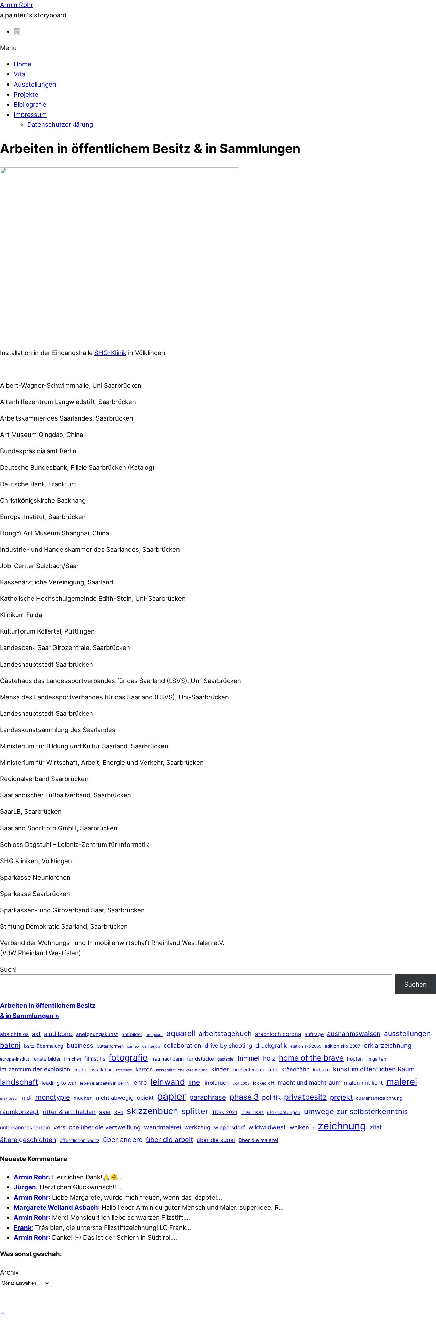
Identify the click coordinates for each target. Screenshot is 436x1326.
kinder (220, 1069)
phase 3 (244, 1096)
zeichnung (342, 1126)
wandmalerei (162, 1127)
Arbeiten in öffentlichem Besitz (48, 1005)
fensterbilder (46, 1059)
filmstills (94, 1058)
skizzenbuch (152, 1111)
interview (124, 1070)
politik (271, 1097)
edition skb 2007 (342, 1046)
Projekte (26, 94)
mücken (83, 1098)
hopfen (355, 1059)
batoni (10, 1045)
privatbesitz (305, 1096)
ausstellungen (407, 1033)
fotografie (128, 1057)
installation (101, 1069)
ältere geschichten (28, 1140)
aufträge (314, 1034)
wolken (299, 1127)
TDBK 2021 (224, 1112)
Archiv (9, 1272)
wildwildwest (267, 1127)
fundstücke (200, 1059)
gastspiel (225, 1059)
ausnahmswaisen (353, 1034)
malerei (401, 1081)
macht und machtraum (309, 1082)
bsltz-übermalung (43, 1046)
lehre (139, 1082)
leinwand (168, 1082)
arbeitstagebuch (225, 1033)
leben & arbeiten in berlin (104, 1083)
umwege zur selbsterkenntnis (356, 1111)
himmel (249, 1058)
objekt (145, 1097)
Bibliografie (30, 104)
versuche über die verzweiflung (97, 1127)
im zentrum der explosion (35, 1069)
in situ (80, 1069)
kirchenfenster (248, 1069)
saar (105, 1111)
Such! (8, 969)
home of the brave (311, 1057)
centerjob (151, 1046)
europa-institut (14, 1059)
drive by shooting (228, 1045)
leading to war (59, 1083)
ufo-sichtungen (283, 1112)
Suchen (415, 984)
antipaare (154, 1034)
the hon (252, 1111)
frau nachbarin (167, 1059)
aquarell (180, 1033)
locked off (263, 1083)
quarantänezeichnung (379, 1098)
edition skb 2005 (305, 1046)
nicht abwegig (115, 1097)
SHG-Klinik (110, 352)
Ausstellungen (35, 84)
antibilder (132, 1034)
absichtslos (14, 1034)
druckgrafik (271, 1045)
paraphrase (207, 1097)
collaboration (182, 1045)
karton (144, 1069)
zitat (376, 1127)
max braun (9, 1098)
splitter (195, 1111)
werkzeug (197, 1127)
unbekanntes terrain (25, 1127)
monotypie (52, 1097)
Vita (19, 74)
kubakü (321, 1069)
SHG (118, 1112)
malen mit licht (363, 1082)
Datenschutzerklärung (60, 124)
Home (22, 64)
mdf (27, 1097)
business (80, 1045)
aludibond (58, 1033)
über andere (123, 1139)
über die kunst (216, 1140)
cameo (133, 1046)
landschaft (19, 1082)
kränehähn (295, 1069)
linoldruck (216, 1082)
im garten (376, 1059)
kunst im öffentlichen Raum (374, 1069)
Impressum (30, 114)
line (194, 1082)
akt (36, 1034)
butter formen (110, 1046)
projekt (341, 1097)
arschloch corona (278, 1034)
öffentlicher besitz (79, 1140)
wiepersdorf (229, 1127)
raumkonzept (19, 1111)
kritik (273, 1069)
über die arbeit (169, 1140)
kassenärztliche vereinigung (182, 1070)
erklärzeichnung (387, 1045)
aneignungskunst (97, 1034)
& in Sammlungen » (29, 1015)
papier (171, 1096)
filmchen (72, 1059)
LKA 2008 (241, 1083)
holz (269, 1058)
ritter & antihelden (69, 1111)
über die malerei (258, 1140)
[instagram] (17, 31)
